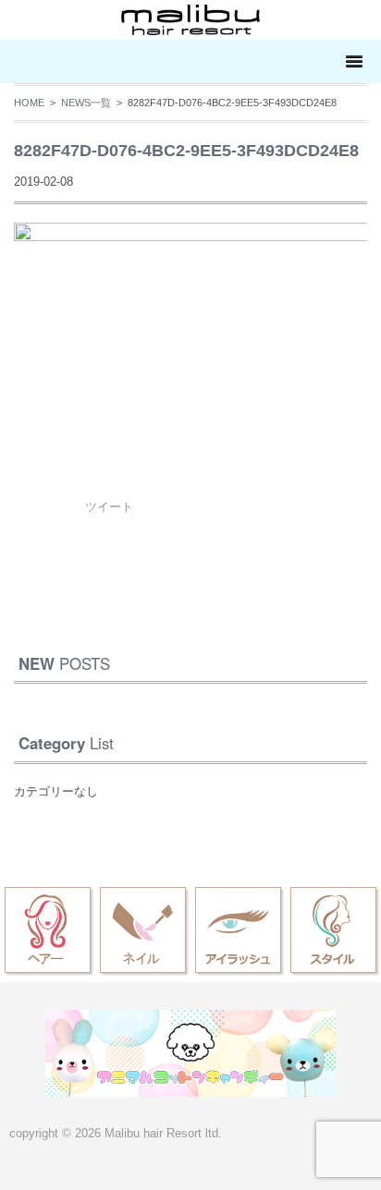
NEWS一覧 (86, 102)
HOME (29, 102)
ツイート (109, 507)
